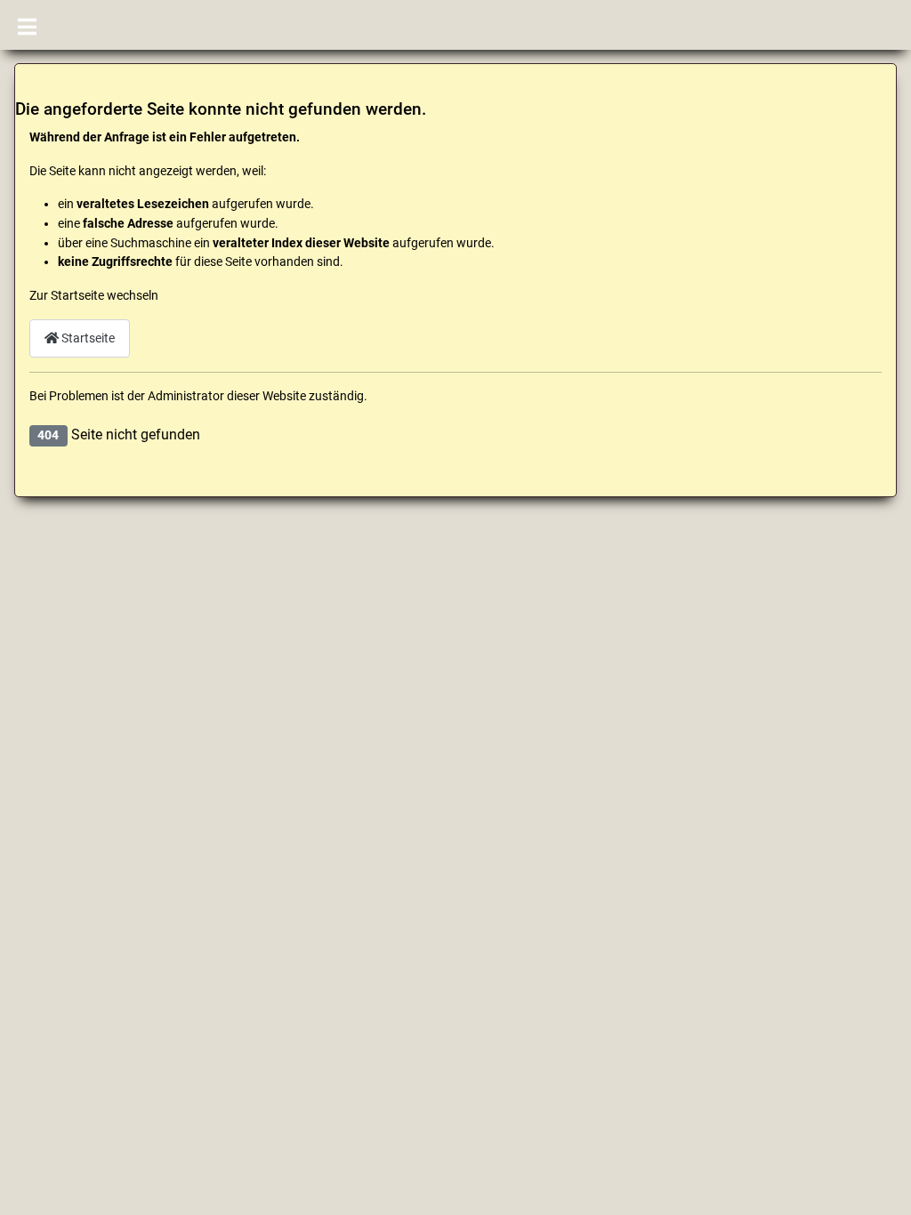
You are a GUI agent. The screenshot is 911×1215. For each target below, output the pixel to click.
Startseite (87, 338)
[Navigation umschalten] (27, 25)
